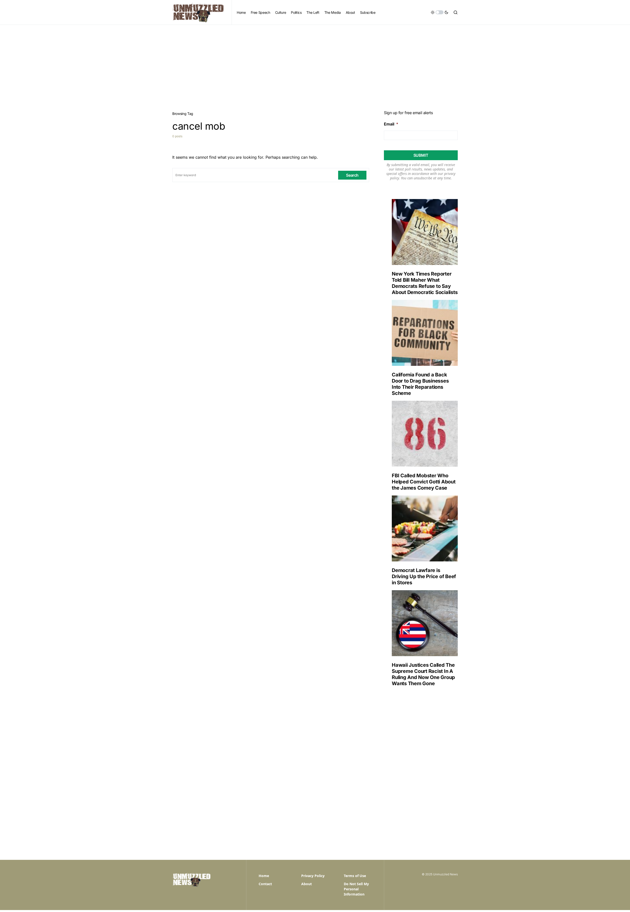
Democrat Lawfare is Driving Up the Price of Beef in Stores (424, 576)
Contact (265, 883)
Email (391, 124)
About (306, 883)
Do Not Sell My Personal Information (356, 889)
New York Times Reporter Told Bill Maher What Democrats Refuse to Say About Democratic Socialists (424, 283)
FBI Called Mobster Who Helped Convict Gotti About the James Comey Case (424, 482)
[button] (439, 12)
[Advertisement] (315, 61)
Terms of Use (355, 875)
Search (352, 175)
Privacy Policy (313, 875)
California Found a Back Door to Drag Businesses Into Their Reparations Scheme (420, 384)
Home (264, 875)
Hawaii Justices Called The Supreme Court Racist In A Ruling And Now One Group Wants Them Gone (423, 674)
